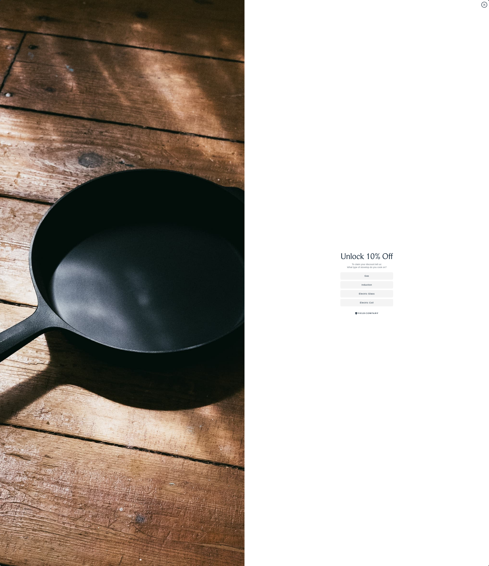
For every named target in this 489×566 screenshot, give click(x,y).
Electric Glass (367, 293)
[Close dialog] (484, 5)
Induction (367, 285)
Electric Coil (367, 302)
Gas (366, 276)
